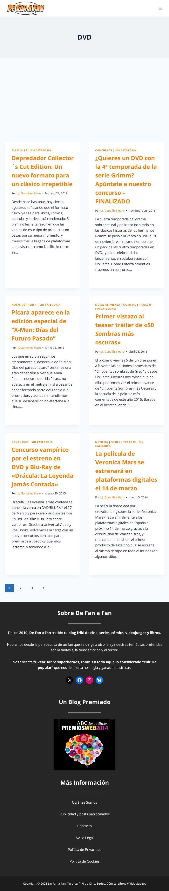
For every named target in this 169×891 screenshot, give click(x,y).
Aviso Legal (85, 837)
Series (115, 442)
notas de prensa (24, 304)
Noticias (129, 304)
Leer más (21, 261)
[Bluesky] (99, 680)
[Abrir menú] (160, 8)
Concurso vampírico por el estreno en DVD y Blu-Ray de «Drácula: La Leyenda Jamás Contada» (42, 467)
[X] (69, 680)
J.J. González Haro (29, 193)
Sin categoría (40, 150)
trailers (145, 304)
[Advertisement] (84, 103)
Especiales (19, 150)
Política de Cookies (85, 861)
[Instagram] (89, 680)
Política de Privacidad (84, 849)
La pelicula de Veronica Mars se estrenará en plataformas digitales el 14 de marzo (126, 471)
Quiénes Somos (84, 802)
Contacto (84, 825)
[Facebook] (79, 680)
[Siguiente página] (43, 588)
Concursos (103, 150)
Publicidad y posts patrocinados (85, 814)
